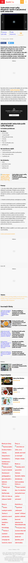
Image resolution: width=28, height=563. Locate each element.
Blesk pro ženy (6, 443)
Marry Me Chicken (18, 378)
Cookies (21, 558)
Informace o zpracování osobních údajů (12, 558)
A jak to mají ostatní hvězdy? (8, 233)
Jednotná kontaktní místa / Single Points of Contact (13, 559)
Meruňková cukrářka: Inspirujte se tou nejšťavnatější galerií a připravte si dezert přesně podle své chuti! (19, 344)
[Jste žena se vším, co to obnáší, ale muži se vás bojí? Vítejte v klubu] (20, 455)
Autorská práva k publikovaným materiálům (14, 556)
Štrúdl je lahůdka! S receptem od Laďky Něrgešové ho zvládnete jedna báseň (19, 313)
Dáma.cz (17, 484)
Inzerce (10, 549)
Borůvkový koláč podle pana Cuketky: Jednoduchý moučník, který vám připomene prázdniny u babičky (18, 334)
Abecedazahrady (20, 524)
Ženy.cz (17, 443)
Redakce (15, 549)
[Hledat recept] (22, 2)
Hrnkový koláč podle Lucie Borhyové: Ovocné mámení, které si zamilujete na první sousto (19, 323)
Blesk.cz (17, 464)
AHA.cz (4, 484)
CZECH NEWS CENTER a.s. (16, 552)
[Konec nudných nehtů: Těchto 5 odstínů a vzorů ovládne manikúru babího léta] (7, 516)
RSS (18, 549)
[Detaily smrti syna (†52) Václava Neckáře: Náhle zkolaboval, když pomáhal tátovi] (20, 475)
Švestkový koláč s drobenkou (18, 409)
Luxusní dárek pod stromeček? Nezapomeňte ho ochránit (19, 366)
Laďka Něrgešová (15, 90)
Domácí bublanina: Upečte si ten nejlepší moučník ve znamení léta (19, 353)
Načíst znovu (14, 115)
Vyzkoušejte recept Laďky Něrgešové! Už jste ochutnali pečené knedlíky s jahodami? (19, 176)
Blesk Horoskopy (5, 526)
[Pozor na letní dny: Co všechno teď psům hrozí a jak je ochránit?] (20, 496)
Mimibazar (5, 464)
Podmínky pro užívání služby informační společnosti (13, 557)
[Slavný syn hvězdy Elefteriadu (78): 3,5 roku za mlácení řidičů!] (7, 496)
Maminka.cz (18, 504)
